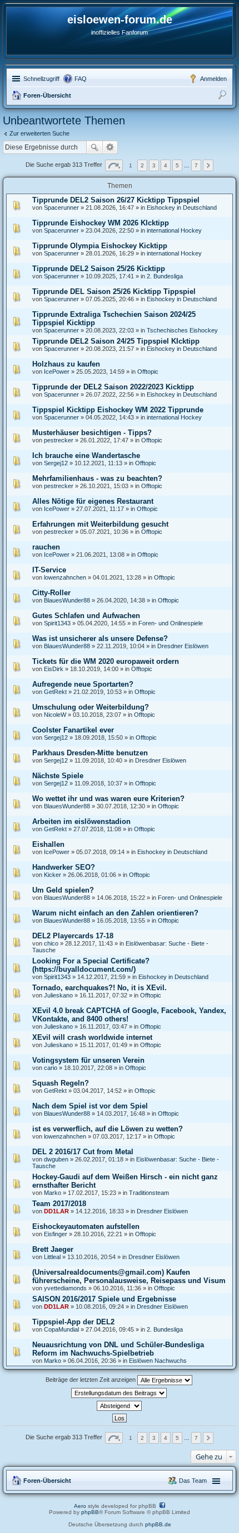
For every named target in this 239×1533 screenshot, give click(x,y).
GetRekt (55, 691)
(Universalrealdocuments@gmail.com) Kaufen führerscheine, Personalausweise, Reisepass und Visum (129, 1276)
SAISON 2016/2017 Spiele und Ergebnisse (104, 1299)
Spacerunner (61, 207)
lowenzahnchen (65, 577)
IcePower (56, 371)
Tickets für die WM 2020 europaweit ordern (105, 661)
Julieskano (58, 995)
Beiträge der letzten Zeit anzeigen (91, 1379)
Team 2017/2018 (59, 1203)
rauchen (46, 547)
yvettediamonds (65, 1288)
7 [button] (196, 165)
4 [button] (165, 165)
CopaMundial (61, 1329)
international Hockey (174, 230)
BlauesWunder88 (67, 600)
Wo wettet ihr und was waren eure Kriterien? (108, 798)
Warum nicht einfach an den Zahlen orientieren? (115, 913)
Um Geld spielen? (63, 890)
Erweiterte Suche (110, 147)
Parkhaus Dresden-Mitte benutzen (90, 753)
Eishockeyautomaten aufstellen (86, 1226)
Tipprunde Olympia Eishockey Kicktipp (99, 246)
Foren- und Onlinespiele (170, 623)
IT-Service (49, 570)
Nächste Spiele (57, 776)
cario (50, 1067)
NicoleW (55, 714)
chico (51, 943)
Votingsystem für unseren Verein (88, 1060)
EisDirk (53, 669)
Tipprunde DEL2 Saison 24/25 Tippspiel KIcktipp (116, 341)
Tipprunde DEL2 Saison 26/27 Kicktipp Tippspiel (116, 200)
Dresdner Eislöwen (182, 646)
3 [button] (154, 165)
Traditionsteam (149, 1192)
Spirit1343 (57, 623)
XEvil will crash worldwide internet (92, 1037)
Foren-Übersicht (47, 95)
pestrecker (58, 440)
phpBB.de (158, 1524)
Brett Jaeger (52, 1249)
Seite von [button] (114, 165)
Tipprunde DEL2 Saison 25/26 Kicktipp (98, 268)
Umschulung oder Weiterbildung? (90, 707)
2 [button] (142, 165)
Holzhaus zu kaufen (66, 364)
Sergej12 (56, 463)
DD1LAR (56, 1211)
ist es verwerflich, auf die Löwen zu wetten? (107, 1129)
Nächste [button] (208, 165)
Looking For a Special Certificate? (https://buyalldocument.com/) (91, 965)
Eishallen (48, 844)
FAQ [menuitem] (80, 78)
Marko (52, 1192)
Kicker (52, 874)
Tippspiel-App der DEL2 (73, 1322)
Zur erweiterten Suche (39, 133)
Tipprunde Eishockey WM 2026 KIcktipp (100, 223)
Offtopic (147, 371)
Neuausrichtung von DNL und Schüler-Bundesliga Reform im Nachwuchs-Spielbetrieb (118, 1349)
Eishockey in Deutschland (182, 207)
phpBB (90, 1512)
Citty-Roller (51, 593)
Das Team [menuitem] (193, 1480)
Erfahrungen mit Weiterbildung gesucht (100, 524)
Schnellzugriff (41, 78)
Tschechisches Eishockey (182, 330)
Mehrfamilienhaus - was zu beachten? (97, 478)
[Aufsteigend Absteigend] (119, 1406)
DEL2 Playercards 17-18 (72, 936)
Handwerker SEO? (63, 867)
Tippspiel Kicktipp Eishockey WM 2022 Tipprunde (117, 410)
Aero (80, 1506)
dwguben (56, 1159)
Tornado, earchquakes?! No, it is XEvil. (99, 988)
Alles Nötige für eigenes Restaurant (92, 501)
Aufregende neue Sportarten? (82, 684)
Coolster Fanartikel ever (73, 730)
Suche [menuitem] (223, 96)
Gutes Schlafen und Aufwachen (86, 615)
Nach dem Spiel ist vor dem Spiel (90, 1106)
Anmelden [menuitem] (213, 78)
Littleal (52, 1257)
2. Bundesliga (165, 276)
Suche (94, 147)
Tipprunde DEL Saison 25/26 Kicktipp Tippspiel (114, 291)
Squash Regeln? (60, 1083)
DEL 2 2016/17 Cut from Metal (82, 1152)
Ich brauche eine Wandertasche (86, 455)
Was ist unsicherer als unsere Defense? (100, 638)
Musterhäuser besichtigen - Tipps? (92, 432)
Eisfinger (55, 1234)
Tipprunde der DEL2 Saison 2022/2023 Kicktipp (113, 387)
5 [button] (177, 165)
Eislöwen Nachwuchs (158, 1360)
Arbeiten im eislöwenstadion (81, 821)
